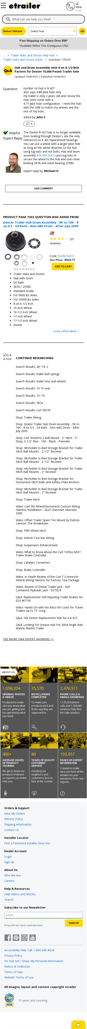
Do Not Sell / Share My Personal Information (33, 961)
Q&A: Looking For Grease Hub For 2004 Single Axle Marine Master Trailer (49, 626)
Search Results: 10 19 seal (33, 388)
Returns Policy (13, 819)
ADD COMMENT (43, 188)
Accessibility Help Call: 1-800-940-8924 (29, 950)
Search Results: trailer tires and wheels (41, 381)
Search (8, 899)
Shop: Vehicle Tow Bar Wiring (35, 538)
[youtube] (32, 938)
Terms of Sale (13, 972)
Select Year (37, 31)
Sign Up (9, 862)
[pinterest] (16, 938)
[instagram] (24, 938)
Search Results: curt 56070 (33, 410)
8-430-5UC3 (66, 256)
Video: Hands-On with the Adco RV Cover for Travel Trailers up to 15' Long (49, 609)
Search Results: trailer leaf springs (38, 374)
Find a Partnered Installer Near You (27, 843)
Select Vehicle (12, 31)
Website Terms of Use (19, 977)
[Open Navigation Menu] (4, 4)
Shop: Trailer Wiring (28, 417)
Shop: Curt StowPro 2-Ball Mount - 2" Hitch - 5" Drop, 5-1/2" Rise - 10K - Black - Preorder (47, 439)
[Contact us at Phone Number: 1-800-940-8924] (70, 9)
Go (82, 31)
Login (8, 856)
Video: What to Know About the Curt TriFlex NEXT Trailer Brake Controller (48, 553)
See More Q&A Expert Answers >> (28, 639)
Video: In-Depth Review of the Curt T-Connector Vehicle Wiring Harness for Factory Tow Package (47, 578)
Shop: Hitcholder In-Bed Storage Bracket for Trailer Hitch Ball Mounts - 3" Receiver (49, 490)
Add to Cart (63, 266)
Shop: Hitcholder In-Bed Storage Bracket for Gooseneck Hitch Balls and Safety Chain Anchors (48, 480)
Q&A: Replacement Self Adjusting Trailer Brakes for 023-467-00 (49, 599)
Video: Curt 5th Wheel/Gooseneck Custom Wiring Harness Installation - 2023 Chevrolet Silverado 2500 (48, 510)
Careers (9, 881)
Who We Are (12, 875)
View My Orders (14, 813)
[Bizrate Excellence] (9, 1000)
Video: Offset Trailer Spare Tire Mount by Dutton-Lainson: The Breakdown (48, 522)
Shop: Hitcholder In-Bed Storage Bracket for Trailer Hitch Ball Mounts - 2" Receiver (49, 470)
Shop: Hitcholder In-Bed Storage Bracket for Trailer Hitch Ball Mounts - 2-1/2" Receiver (49, 449)
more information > (66, 331)
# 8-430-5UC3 (45, 155)
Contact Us (11, 830)
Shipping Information (18, 824)
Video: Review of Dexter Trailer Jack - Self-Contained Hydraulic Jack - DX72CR (43, 588)
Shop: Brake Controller (30, 570)
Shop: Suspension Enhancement (37, 545)
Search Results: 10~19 (30, 395)
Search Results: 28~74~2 (32, 367)
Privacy (7, 925)
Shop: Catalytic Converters (33, 562)
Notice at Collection (17, 966)
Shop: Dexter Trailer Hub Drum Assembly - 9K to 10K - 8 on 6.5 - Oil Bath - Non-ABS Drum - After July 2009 (47, 428)
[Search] (8, 19)
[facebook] (7, 938)
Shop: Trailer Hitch (28, 499)
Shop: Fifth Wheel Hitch (31, 530)
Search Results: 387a (29, 403)
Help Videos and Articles (20, 894)
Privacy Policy (13, 955)
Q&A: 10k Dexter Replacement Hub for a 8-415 (46, 618)
